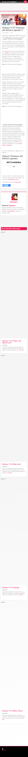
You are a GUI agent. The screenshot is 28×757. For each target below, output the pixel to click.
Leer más (21, 350)
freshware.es (11, 211)
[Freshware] (4, 750)
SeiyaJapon (12, 205)
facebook (9, 145)
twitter (4, 145)
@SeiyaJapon (14, 202)
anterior (7, 53)
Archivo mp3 (17, 182)
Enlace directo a (13, 179)
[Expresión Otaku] (9, 1)
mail (20, 143)
